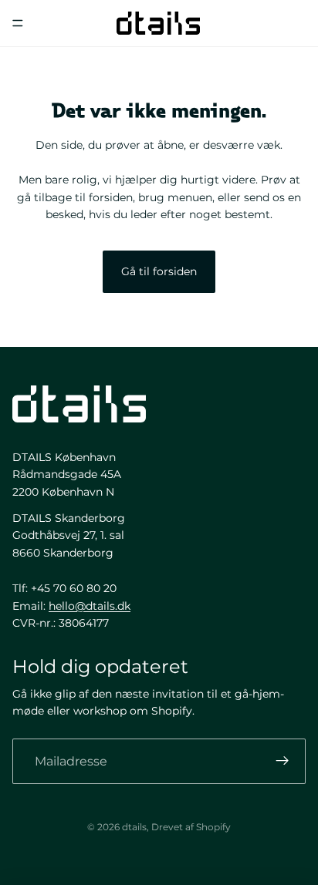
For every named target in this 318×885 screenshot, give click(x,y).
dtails (134, 827)
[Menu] (18, 23)
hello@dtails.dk (89, 606)
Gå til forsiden (159, 271)
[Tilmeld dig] (282, 761)
